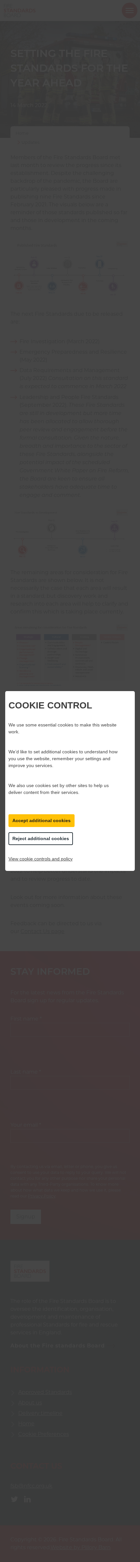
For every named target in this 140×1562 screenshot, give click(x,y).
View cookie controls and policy (40, 858)
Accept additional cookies (41, 820)
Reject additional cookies (40, 838)
